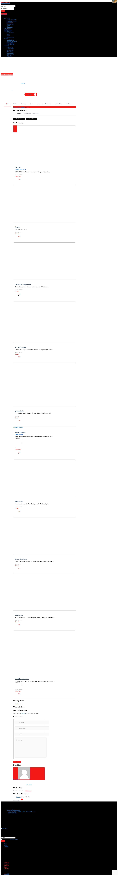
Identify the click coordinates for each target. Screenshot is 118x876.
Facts (39, 103)
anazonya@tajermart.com (13, 810)
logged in (23, 713)
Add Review (5, 94)
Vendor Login (10, 40)
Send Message (17, 762)
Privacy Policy (14, 839)
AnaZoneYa (7, 18)
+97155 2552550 (12, 813)
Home (14, 107)
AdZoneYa (10, 47)
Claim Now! (28, 790)
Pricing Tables (10, 43)
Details (14, 103)
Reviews (68, 103)
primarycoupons (20, 432)
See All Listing (16, 800)
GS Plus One (19, 615)
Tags (32, 103)
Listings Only (10, 24)
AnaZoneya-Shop (11, 21)
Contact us (9, 27)
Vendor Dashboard (12, 41)
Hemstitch (18, 167)
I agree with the (10, 839)
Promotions (10, 22)
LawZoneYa (10, 50)
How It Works (10, 44)
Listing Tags (58, 103)
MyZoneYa (10, 51)
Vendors (6, 38)
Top (7, 103)
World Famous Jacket (22, 679)
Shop (8, 35)
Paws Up (23, 83)
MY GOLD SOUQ (20, 347)
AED (6, 874)
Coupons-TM (10, 48)
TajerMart (9, 56)
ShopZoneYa (10, 37)
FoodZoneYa (7, 31)
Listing (5, 845)
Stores (8, 34)
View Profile (29, 784)
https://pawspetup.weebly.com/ (31, 113)
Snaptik (17, 227)
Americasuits (19, 501)
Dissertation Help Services (23, 284)
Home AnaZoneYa (12, 19)
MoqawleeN (10, 53)
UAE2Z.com (7, 28)
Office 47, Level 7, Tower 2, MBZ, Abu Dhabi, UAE (21, 811)
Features (23, 103)
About (8, 25)
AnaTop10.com (8, 30)
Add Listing (4, 14)
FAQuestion (48, 103)
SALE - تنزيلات (7, 74)
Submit (3, 841)
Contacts (6, 846)
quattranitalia (19, 411)
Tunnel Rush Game (21, 559)
